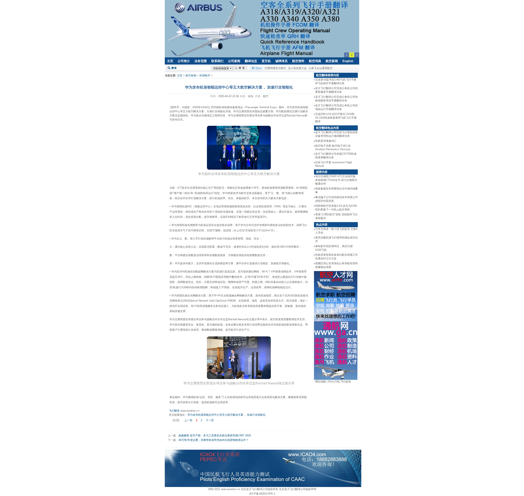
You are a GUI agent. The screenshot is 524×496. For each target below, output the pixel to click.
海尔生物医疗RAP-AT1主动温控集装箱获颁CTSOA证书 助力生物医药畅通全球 (336, 180)
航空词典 (315, 61)
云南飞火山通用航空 (321, 68)
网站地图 (320, 381)
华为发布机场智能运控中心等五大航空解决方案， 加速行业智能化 (226, 414)
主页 (170, 61)
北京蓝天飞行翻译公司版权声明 (297, 489)
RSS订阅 (333, 381)
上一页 (188, 420)
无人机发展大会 (297, 68)
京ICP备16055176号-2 (262, 493)
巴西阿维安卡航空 (275, 68)
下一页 (210, 420)
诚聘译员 (281, 61)
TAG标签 (345, 381)
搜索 (240, 68)
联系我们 (217, 61)
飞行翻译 (174, 410)
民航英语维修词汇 (326, 140)
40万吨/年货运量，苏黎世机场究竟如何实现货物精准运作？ (213, 440)
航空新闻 (332, 61)
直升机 (266, 61)
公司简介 (184, 61)
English (347, 61)
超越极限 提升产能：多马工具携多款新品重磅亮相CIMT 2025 (214, 435)
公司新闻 (234, 61)
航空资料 (298, 61)
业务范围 (200, 61)
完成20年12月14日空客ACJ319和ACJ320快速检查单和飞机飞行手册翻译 (336, 117)
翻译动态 (251, 61)
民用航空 (205, 75)
